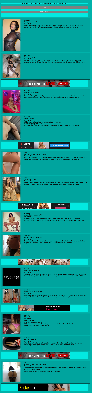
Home (44, 7)
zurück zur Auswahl (44, 11)
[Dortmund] (11, 277)
